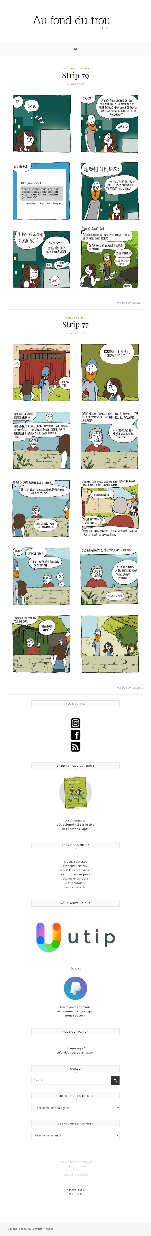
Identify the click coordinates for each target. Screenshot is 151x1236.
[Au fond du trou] (75, 21)
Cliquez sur (75, 1011)
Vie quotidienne (75, 68)
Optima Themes (43, 1228)
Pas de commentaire (130, 303)
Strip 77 (75, 324)
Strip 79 (75, 75)
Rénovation (75, 317)
